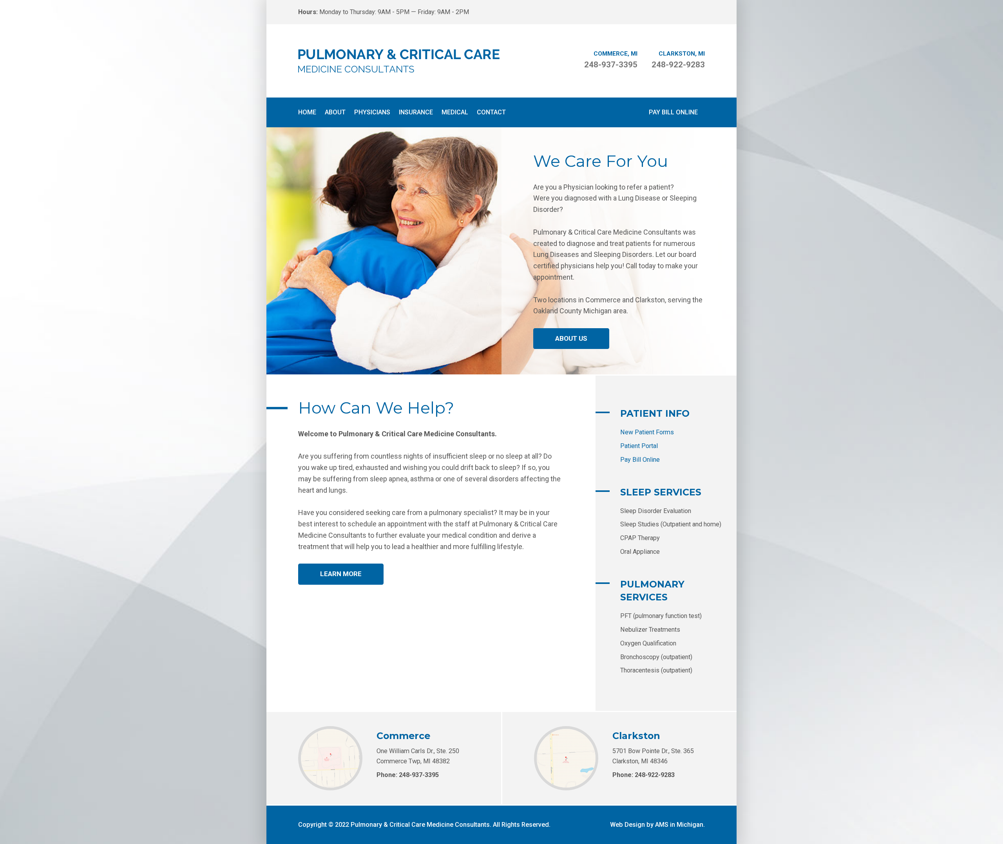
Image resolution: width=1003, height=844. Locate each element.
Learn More (341, 574)
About (335, 112)
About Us (571, 338)
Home (307, 112)
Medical (455, 112)
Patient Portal (639, 446)
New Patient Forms (647, 432)
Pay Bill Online (673, 112)
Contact (491, 112)
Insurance (416, 112)
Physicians (372, 112)
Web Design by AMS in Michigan (656, 824)
